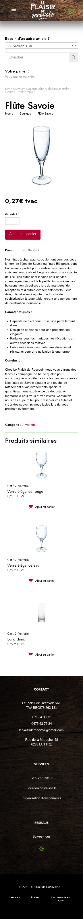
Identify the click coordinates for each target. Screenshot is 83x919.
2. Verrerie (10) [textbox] (40, 46)
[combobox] (41, 45)
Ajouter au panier (22, 234)
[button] (13, 10)
